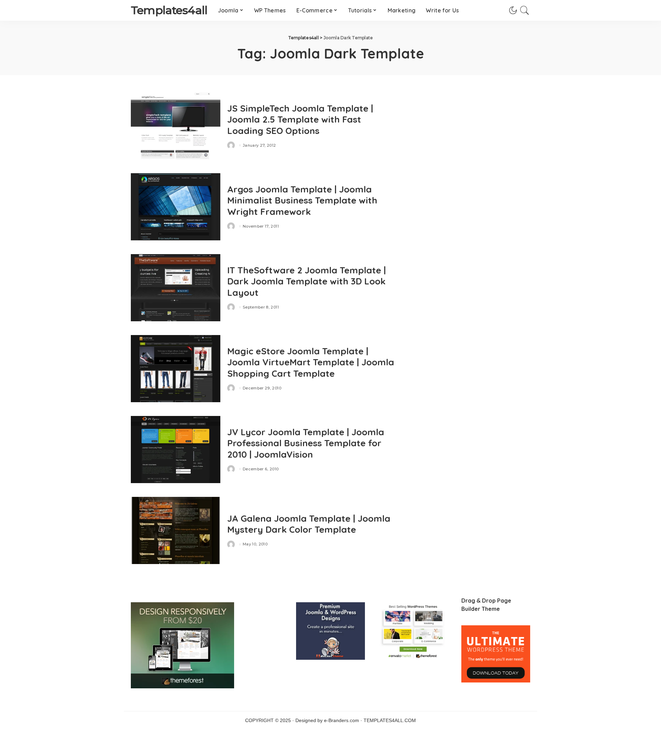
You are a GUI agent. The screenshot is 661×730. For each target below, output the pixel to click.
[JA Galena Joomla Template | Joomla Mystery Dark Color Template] (175, 530)
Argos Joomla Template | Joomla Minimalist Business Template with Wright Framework (302, 200)
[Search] (524, 10)
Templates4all (169, 10)
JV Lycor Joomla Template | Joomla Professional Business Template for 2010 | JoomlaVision (305, 443)
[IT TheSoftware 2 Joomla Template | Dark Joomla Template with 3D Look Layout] (175, 287)
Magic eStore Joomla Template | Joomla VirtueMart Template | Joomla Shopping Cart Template (310, 362)
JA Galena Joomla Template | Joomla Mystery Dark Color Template (308, 524)
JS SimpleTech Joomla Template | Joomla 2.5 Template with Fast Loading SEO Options (300, 119)
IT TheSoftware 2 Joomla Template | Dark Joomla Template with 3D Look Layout (306, 281)
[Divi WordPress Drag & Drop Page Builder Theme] (495, 653)
